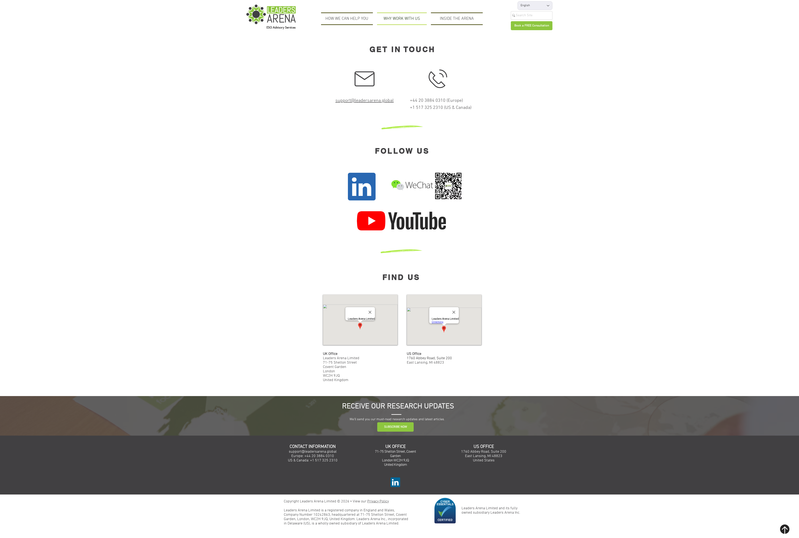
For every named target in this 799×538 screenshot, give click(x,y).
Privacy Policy (378, 501)
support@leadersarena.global (364, 100)
